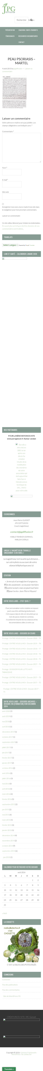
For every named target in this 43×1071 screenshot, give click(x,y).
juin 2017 (5, 752)
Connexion (6, 979)
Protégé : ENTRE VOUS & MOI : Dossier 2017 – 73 (21, 677)
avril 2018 (6, 727)
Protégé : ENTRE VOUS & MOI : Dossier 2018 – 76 (21, 654)
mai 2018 (5, 721)
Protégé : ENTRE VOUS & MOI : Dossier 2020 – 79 (21, 638)
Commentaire (8, 131)
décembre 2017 (8, 732)
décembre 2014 (8, 835)
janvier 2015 (6, 830)
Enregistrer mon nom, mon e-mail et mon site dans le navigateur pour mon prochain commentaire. (20, 208)
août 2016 (6, 773)
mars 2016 (6, 794)
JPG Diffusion (8, 8)
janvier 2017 (6, 763)
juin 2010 (6, 857)
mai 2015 (5, 815)
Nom (4, 168)
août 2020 (6, 711)
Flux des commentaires (11, 990)
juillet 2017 (6, 747)
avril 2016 (6, 789)
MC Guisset (31, 1017)
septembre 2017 (8, 742)
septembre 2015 (8, 804)
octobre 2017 (7, 737)
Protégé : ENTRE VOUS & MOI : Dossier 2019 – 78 (21, 643)
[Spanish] (14, 242)
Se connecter (26, 1054)
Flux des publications (10, 985)
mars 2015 (6, 820)
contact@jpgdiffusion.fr (21, 531)
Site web (5, 192)
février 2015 (7, 825)
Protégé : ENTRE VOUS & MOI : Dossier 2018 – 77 (21, 649)
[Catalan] (3, 242)
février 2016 (7, 799)
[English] (5, 242)
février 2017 (7, 758)
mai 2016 (5, 784)
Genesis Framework (28, 1052)
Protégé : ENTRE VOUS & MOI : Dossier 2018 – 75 (21, 659)
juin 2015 (5, 809)
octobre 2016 (7, 768)
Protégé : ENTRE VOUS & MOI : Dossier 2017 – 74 (21, 664)
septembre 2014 (8, 851)
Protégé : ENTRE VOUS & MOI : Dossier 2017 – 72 (21, 682)
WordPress (16, 1054)
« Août (4, 913)
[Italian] (12, 242)
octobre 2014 (7, 846)
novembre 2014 (8, 840)
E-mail (5, 180)
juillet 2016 (6, 778)
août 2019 (6, 716)
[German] (10, 242)
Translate (32, 245)
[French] (8, 242)
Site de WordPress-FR (11, 996)
